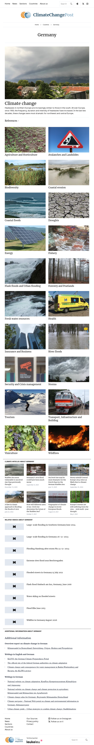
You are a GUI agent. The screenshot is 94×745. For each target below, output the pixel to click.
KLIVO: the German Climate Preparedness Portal (28, 658)
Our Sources (32, 718)
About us (44, 3)
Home (7, 3)
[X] (83, 4)
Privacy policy (32, 721)
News (14, 3)
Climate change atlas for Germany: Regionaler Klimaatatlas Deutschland (38, 697)
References (11, 120)
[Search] (71, 4)
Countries (33, 3)
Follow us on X (57, 721)
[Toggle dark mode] (77, 4)
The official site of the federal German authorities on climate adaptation (37, 662)
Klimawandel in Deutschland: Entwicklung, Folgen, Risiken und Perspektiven (40, 648)
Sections (23, 3)
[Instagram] (87, 4)
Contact (30, 724)
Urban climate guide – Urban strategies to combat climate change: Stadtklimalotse (42, 708)
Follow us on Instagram (61, 718)
